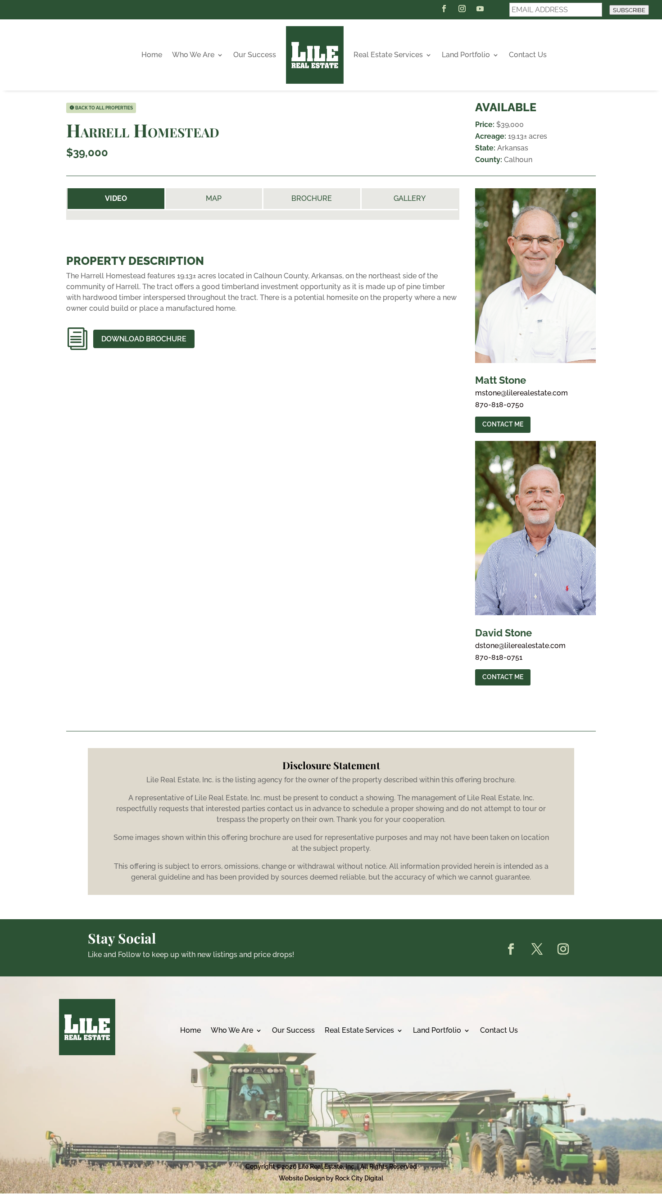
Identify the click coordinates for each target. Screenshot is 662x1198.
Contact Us (528, 54)
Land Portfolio (466, 54)
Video (116, 198)
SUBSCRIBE (629, 10)
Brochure (311, 198)
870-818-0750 (499, 404)
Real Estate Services (388, 54)
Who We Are (193, 54)
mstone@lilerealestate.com (521, 393)
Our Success (254, 54)
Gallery (410, 198)
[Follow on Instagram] (462, 8)
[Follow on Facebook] (444, 8)
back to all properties (104, 107)
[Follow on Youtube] (480, 8)
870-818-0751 (498, 657)
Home (151, 54)
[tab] (116, 198)
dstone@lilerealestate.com (520, 645)
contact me (502, 424)
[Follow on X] (537, 949)
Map (214, 198)
